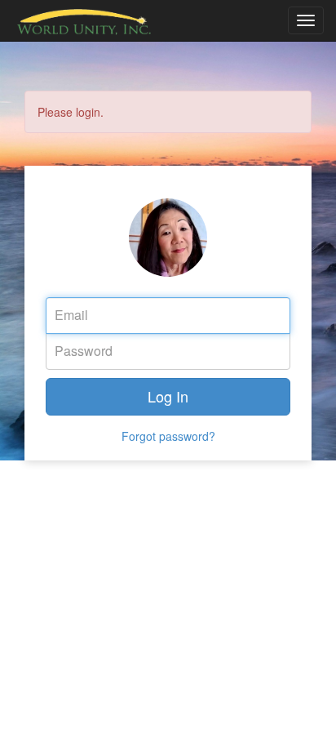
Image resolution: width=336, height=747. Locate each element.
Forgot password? (168, 436)
